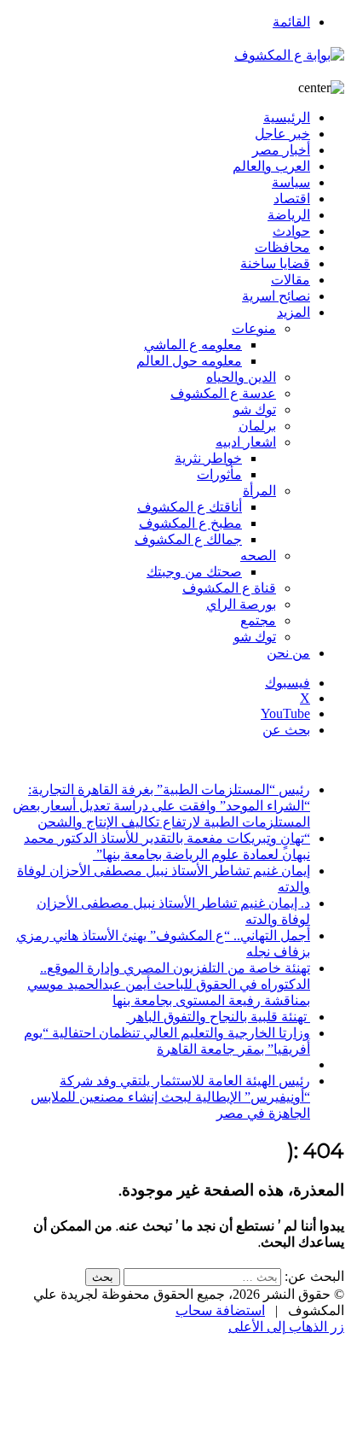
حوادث (291, 231)
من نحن (288, 653)
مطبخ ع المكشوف (190, 523)
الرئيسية (286, 117)
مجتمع (258, 620)
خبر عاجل (282, 133)
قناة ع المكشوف (229, 588)
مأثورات (219, 474)
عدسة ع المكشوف (223, 393)
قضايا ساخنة (275, 263)
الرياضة (289, 215)
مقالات (290, 279)
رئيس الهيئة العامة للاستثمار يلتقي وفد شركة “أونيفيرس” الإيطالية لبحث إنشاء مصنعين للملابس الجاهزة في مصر (170, 1096)
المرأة (259, 490)
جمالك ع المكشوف (188, 539)
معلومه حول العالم (189, 361)
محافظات (282, 247)
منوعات (254, 328)
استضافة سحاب (220, 1310)
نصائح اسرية (276, 296)
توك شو (254, 409)
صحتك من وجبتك (194, 571)
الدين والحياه (241, 377)
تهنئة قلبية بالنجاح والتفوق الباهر (218, 1016)
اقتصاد (291, 198)
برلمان (257, 425)
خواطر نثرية (208, 458)
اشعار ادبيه (246, 442)
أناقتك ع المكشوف (189, 507)
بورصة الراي (241, 604)
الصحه (258, 555)
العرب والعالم (271, 166)
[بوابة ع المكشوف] (289, 55)
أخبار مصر (281, 150)
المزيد (293, 312)
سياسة (291, 182)
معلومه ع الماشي (193, 344)
